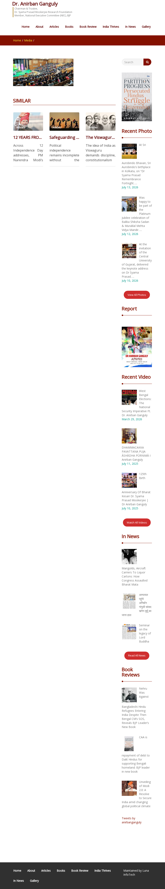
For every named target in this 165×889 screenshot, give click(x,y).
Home (26, 26)
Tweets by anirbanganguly (131, 820)
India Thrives (111, 26)
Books (69, 26)
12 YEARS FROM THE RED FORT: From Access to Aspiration (28, 137)
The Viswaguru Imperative (101, 137)
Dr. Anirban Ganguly (35, 3)
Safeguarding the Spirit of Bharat (64, 137)
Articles (54, 26)
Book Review (88, 26)
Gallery (146, 26)
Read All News (136, 655)
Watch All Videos (137, 522)
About (39, 26)
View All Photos (137, 295)
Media (28, 40)
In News (130, 26)
